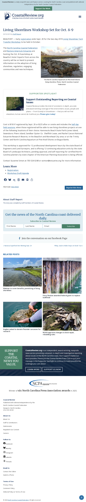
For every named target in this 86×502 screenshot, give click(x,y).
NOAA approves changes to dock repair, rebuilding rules (58, 333)
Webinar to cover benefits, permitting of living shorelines (21, 289)
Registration (13, 170)
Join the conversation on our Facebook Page (44, 238)
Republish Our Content (11, 430)
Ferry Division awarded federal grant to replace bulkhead (61, 296)
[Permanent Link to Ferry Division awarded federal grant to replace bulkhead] (62, 276)
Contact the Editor (9, 471)
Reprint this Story (73, 188)
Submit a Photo (8, 475)
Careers (6, 433)
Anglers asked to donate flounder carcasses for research (22, 330)
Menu (80, 15)
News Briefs (15, 187)
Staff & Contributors (10, 423)
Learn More (33, 369)
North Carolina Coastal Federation (22, 48)
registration (26, 39)
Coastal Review (7, 2)
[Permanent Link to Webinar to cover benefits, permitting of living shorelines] (22, 272)
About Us (6, 419)
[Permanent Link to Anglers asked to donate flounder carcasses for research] (22, 314)
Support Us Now (52, 369)
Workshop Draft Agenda (18, 173)
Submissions (7, 426)
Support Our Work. (43, 8)
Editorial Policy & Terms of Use (14, 492)
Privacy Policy (8, 485)
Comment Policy (8, 488)
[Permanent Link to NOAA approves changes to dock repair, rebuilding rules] (62, 316)
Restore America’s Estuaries (19, 51)
